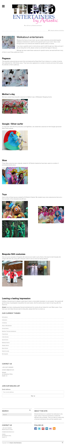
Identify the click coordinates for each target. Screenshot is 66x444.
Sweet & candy (5, 351)
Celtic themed (5, 337)
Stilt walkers (5, 317)
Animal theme (5, 328)
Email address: (6, 389)
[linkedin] (46, 428)
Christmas (4, 322)
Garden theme (5, 345)
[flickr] (50, 428)
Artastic (4, 307)
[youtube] (43, 428)
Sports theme (5, 339)
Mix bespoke (5, 354)
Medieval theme (6, 342)
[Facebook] (35, 428)
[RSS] (62, 442)
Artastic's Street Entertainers (16, 442)
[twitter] (39, 428)
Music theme (5, 348)
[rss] (54, 428)
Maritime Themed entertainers (9, 331)
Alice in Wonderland (7, 325)
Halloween (4, 320)
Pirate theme (5, 334)
